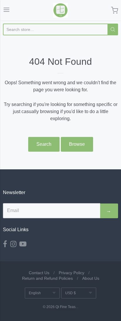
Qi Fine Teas (65, 307)
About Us (90, 278)
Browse (77, 144)
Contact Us (39, 272)
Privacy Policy (71, 272)
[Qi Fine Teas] (60, 10)
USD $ (70, 293)
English (35, 293)
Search (43, 144)
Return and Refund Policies (47, 278)
